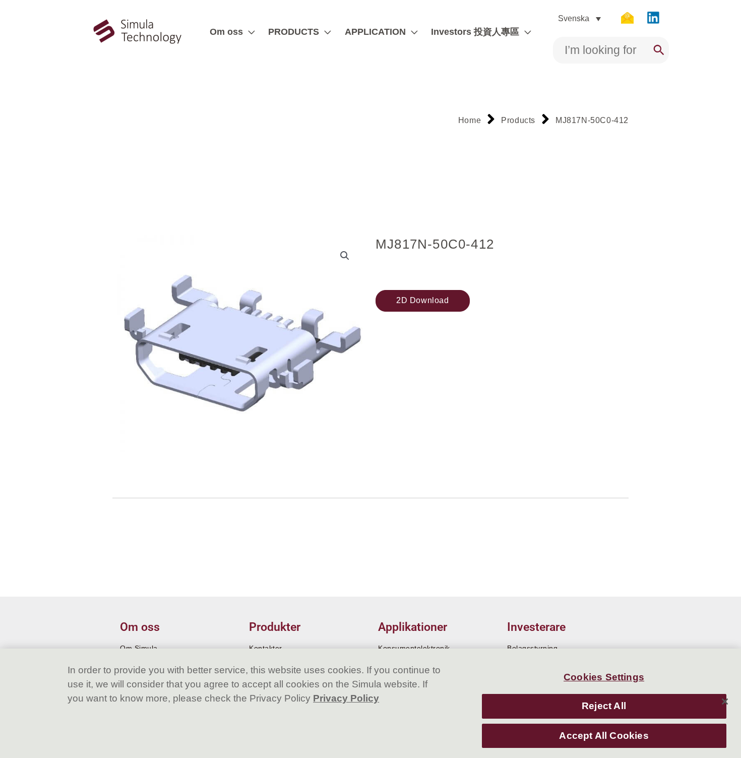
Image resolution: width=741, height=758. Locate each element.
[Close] (725, 701)
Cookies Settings (604, 677)
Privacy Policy (346, 698)
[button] (249, 31)
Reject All (604, 706)
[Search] (659, 50)
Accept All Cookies (603, 735)
